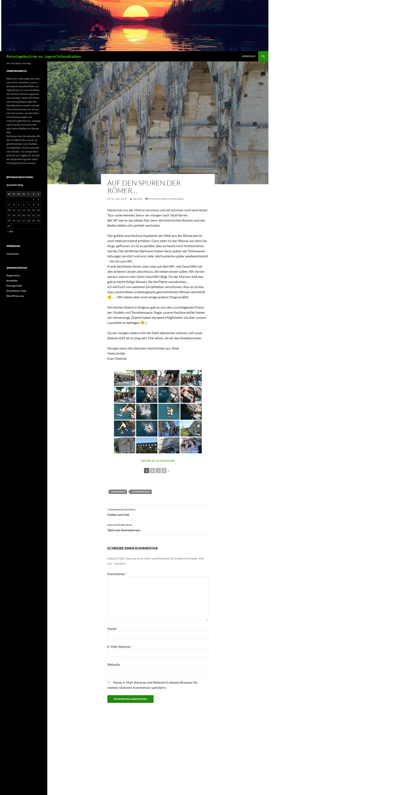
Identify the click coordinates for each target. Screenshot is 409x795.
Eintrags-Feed (14, 285)
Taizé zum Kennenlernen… (124, 527)
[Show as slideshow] (158, 461)
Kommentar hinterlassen (166, 198)
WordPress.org (14, 295)
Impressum (248, 56)
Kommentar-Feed (16, 290)
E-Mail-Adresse (119, 646)
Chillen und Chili (121, 512)
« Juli (10, 231)
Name (112, 629)
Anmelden (12, 280)
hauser (137, 198)
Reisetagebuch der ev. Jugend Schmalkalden (43, 56)
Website (113, 664)
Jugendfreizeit (140, 491)
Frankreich (118, 491)
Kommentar (117, 574)
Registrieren (13, 275)
